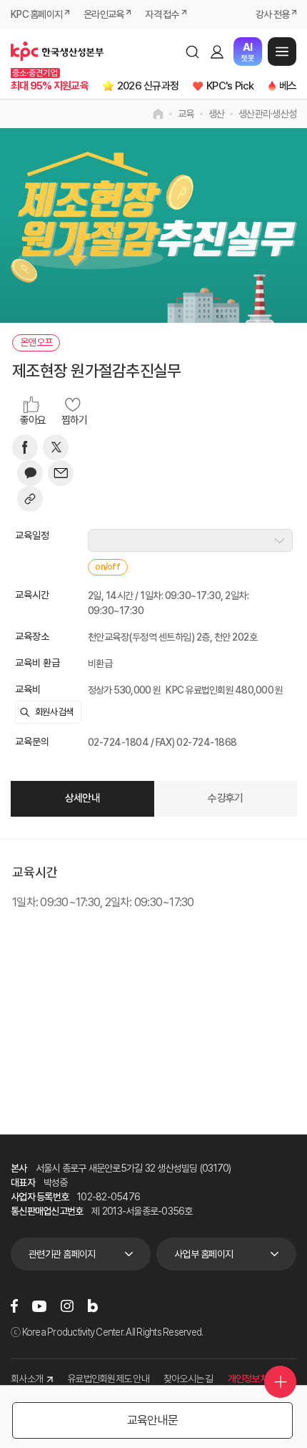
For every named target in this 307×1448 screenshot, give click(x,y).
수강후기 (225, 798)
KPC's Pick (230, 85)
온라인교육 (104, 14)
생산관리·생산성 (267, 114)
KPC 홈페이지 (36, 14)
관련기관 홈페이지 (62, 1254)
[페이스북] (25, 447)
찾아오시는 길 (188, 1379)
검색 (192, 51)
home (158, 114)
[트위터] (56, 447)
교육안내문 (152, 1420)
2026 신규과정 (147, 85)
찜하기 (74, 420)
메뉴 (282, 51)
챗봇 (247, 52)
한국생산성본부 (57, 51)
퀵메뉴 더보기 (280, 1382)
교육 (186, 114)
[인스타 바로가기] (67, 1306)
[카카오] (30, 473)
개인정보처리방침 (260, 1379)
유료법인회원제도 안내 (108, 1379)
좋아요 (33, 420)
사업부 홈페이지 (203, 1254)
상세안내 (82, 798)
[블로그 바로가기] (93, 1306)
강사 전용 (272, 14)
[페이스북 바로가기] (14, 1306)
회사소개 (27, 1379)
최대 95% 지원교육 (50, 85)
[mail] (61, 473)
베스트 (292, 85)
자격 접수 (161, 14)
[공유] (30, 499)
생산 (216, 114)
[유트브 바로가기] (39, 1306)
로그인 (217, 51)
